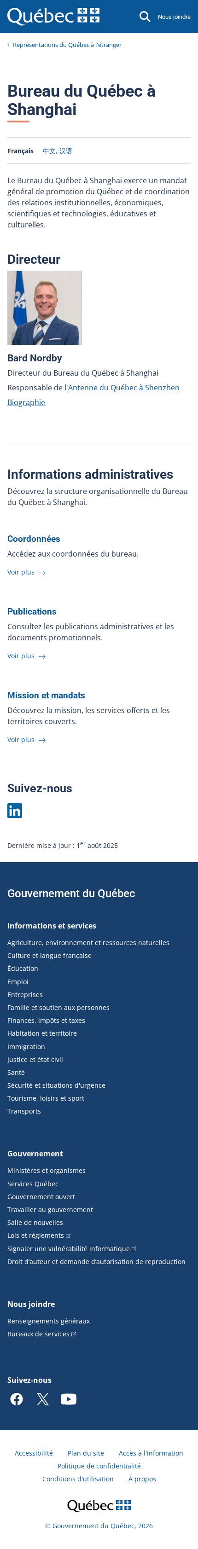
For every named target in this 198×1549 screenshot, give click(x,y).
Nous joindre (174, 16)
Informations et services (51, 926)
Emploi (18, 981)
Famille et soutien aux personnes (58, 1007)
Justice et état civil (35, 1059)
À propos (142, 1478)
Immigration (26, 1046)
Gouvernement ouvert (41, 1196)
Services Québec (32, 1183)
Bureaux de (38, 1333)
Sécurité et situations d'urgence (56, 1085)
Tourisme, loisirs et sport (45, 1098)
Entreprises (25, 994)
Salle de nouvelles (35, 1222)
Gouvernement (35, 1154)
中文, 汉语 (57, 150)
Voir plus (21, 572)
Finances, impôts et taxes (46, 1020)
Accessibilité (34, 1453)
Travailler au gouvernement (50, 1209)
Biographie (26, 402)
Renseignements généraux (48, 1321)
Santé (16, 1072)
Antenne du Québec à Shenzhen (124, 388)
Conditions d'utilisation (78, 1478)
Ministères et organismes (46, 1170)
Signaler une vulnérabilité (68, 1248)
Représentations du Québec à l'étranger (67, 45)
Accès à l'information (151, 1453)
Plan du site (86, 1453)
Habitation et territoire (42, 1033)
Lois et (35, 1235)
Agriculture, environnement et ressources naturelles (88, 942)
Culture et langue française (49, 955)
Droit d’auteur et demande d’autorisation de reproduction (96, 1261)
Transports (24, 1111)
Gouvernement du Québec (71, 893)
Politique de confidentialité (99, 1466)
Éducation (22, 968)
